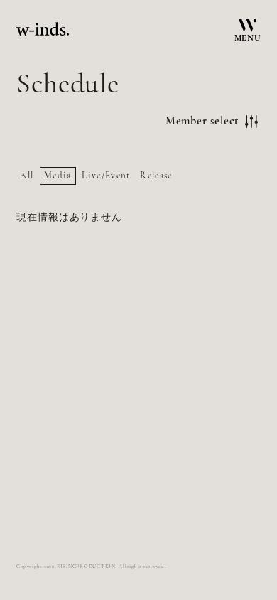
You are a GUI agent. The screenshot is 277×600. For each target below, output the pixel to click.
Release (156, 176)
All (26, 176)
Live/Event (106, 176)
